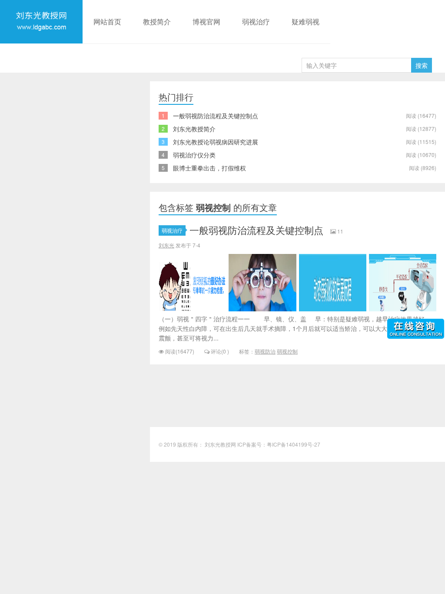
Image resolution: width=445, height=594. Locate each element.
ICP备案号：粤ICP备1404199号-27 (278, 444)
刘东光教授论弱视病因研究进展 (215, 141)
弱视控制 (287, 351)
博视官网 (206, 22)
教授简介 (157, 22)
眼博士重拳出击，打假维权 (209, 168)
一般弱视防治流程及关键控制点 (215, 115)
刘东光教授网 (41, 42)
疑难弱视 (305, 22)
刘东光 (166, 245)
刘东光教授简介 (194, 128)
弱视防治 (265, 351)
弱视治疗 (256, 22)
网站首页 (107, 22)
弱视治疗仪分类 (194, 154)
